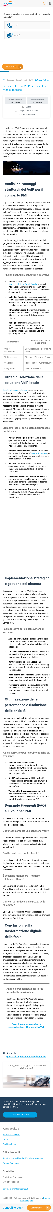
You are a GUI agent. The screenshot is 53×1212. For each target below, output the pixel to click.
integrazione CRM (39, 453)
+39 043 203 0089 (11, 1182)
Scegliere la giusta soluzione (15, 390)
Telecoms (10, 80)
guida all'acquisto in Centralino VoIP (26, 1056)
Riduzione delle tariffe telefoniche (22, 284)
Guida (31, 80)
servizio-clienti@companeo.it (15, 1189)
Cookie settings (9, 1144)
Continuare (11, 67)
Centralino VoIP (21, 80)
